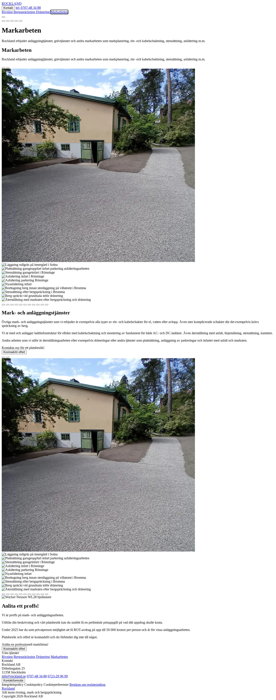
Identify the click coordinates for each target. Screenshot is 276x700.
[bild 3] (12, 21)
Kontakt (8, 7)
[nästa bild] (7, 67)
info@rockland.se (14, 676)
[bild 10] (42, 304)
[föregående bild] (3, 67)
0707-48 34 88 (37, 676)
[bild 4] (16, 21)
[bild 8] (33, 304)
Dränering (43, 12)
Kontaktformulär (13, 680)
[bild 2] (7, 21)
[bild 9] (38, 304)
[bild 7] (29, 304)
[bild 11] (46, 304)
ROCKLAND (12, 3)
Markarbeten (59, 12)
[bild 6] (25, 304)
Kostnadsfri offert (14, 352)
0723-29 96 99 (58, 676)
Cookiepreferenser (56, 684)
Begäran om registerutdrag (87, 684)
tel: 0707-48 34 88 (28, 7)
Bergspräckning (25, 12)
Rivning (8, 12)
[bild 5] (20, 21)
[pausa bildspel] (3, 17)
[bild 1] (3, 21)
